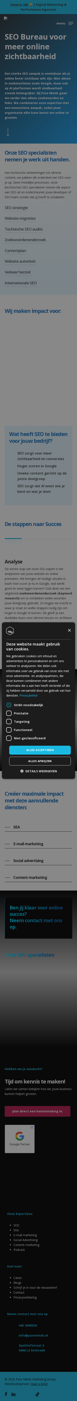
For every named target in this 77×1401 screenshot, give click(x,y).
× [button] (69, 630)
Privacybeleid (28, 695)
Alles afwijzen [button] (40, 761)
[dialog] (38, 700)
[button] (38, 771)
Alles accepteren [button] (40, 750)
